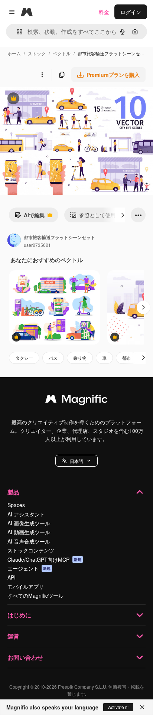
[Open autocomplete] (16, 32)
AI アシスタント (26, 514)
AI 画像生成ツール (28, 523)
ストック (37, 53)
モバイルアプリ (25, 586)
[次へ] (122, 215)
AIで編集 (29, 216)
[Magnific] (76, 400)
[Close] (142, 707)
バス (53, 358)
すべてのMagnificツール (35, 595)
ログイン (130, 12)
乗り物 (80, 358)
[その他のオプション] (42, 74)
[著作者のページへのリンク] (14, 241)
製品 (13, 492)
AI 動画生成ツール (28, 532)
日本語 (76, 461)
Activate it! (118, 707)
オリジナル (51, 99)
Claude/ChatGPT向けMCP (44, 559)
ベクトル (62, 53)
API (11, 577)
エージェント (29, 568)
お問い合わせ (25, 657)
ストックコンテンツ (30, 550)
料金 (104, 12)
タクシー (24, 358)
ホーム (14, 53)
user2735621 (37, 245)
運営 (13, 636)
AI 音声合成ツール (28, 541)
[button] (76, 461)
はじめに (19, 615)
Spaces (16, 505)
